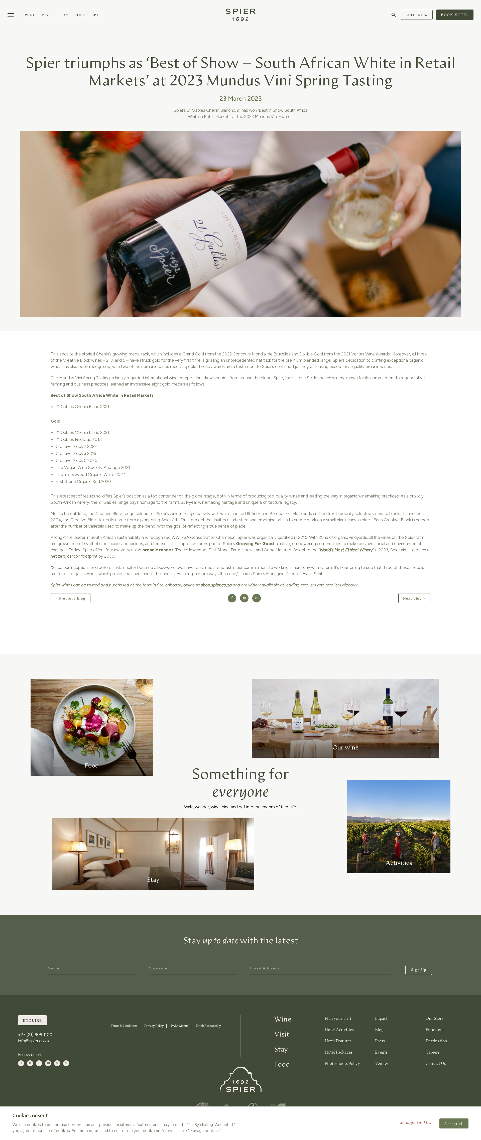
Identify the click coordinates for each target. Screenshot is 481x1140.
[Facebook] (21, 1063)
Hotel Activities (339, 1030)
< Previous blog (70, 598)
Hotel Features (338, 1041)
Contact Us (436, 1064)
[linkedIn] (39, 1063)
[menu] (11, 15)
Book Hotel (455, 15)
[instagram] (30, 1063)
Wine (30, 15)
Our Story (435, 1019)
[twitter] (66, 1063)
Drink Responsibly (208, 1026)
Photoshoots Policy (342, 1064)
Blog (379, 1030)
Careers (433, 1053)
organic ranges (157, 549)
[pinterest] (57, 1063)
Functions (435, 1030)
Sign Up (418, 970)
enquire (32, 1021)
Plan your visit (338, 1019)
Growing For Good (255, 543)
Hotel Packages (338, 1053)
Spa (95, 15)
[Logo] (240, 15)
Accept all (454, 1124)
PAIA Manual (180, 1026)
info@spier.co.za (33, 1040)
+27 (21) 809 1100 (35, 1034)
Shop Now (417, 15)
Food (80, 15)
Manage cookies (415, 1122)
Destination (436, 1041)
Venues (382, 1064)
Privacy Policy (154, 1026)
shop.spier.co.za (216, 584)
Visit (47, 15)
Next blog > (414, 598)
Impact (381, 1019)
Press (380, 1041)
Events (381, 1053)
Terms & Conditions (124, 1026)
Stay (64, 15)
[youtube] (48, 1063)
